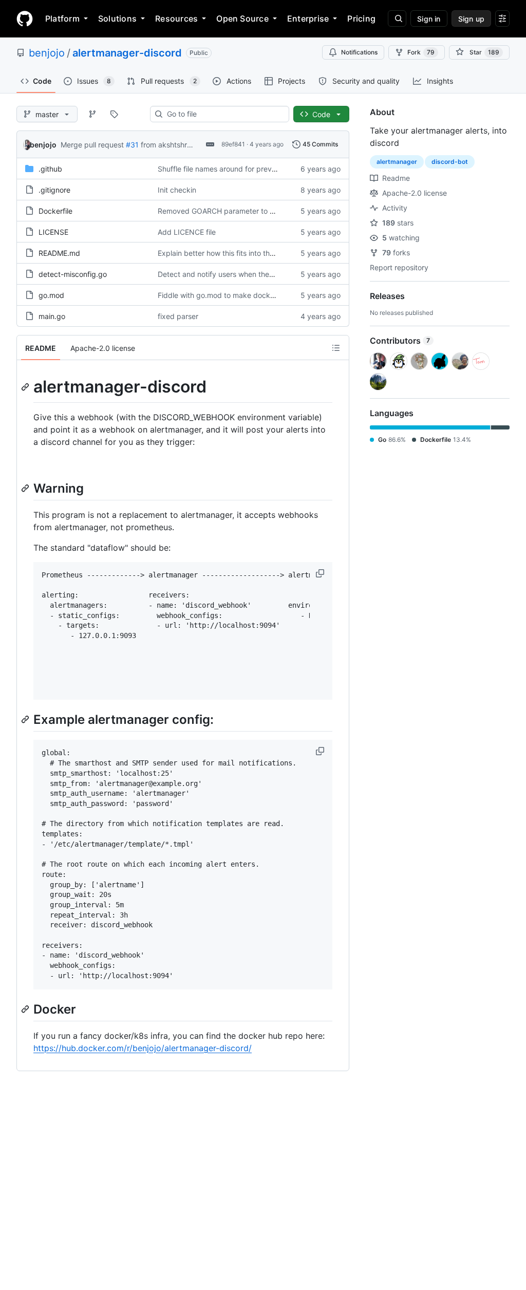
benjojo (47, 53)
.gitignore (54, 189)
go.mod (51, 295)
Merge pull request (92, 144)
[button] (321, 573)
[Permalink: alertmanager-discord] (26, 387)
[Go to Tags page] (114, 114)
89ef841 (233, 144)
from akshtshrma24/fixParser (189, 144)
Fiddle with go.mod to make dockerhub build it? (238, 295)
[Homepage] (24, 18)
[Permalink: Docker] (26, 1009)
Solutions (117, 18)
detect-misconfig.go (73, 274)
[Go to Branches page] (92, 114)
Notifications (359, 52)
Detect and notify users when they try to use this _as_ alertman (263, 274)
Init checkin (177, 189)
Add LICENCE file (187, 232)
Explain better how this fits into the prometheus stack (247, 253)
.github (50, 168)
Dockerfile (55, 211)
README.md (59, 253)
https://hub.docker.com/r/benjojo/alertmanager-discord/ (142, 1048)
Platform (62, 18)
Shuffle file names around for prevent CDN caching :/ (247, 168)
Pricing (361, 18)
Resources (176, 18)
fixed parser (178, 316)
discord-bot (449, 161)
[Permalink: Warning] (26, 488)
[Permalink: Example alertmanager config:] (26, 720)
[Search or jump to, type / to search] (397, 18)
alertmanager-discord (127, 53)
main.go (52, 316)
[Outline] (336, 348)
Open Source (242, 18)
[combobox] (223, 114)
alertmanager (397, 161)
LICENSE (53, 232)
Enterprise (308, 18)
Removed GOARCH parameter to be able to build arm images (260, 211)
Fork (421, 52)
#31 (132, 144)
